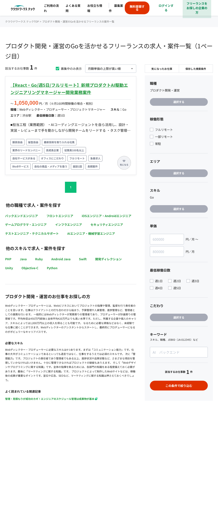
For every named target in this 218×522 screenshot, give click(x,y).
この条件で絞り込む (178, 385)
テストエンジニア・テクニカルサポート (32, 233)
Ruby (39, 259)
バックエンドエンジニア (21, 216)
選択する (178, 102)
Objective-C (30, 268)
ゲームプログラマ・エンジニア (26, 224)
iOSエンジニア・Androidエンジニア (106, 216)
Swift (83, 259)
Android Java (60, 259)
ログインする (166, 7)
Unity (9, 268)
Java (23, 259)
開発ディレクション (108, 259)
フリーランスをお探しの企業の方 (196, 7)
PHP (8, 259)
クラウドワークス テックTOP (22, 21)
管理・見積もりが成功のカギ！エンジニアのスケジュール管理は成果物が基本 (49, 398)
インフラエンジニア (68, 224)
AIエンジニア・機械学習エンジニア (91, 233)
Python (52, 268)
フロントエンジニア (59, 216)
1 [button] (71, 187)
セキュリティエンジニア (106, 224)
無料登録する (137, 7)
